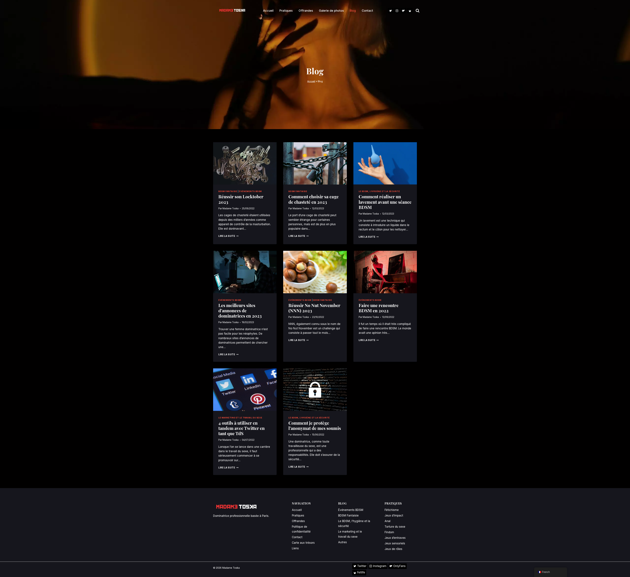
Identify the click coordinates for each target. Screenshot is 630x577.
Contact (367, 10)
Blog (353, 10)
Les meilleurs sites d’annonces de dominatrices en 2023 (240, 310)
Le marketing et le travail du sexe (240, 417)
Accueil (268, 10)
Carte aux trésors (303, 542)
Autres (342, 542)
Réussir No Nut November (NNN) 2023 (314, 307)
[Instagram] (397, 10)
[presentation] (245, 163)
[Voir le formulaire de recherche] (417, 10)
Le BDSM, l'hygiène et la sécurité (379, 191)
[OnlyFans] (403, 10)
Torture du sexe (395, 526)
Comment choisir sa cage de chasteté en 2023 (313, 199)
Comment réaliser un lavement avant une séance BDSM (385, 202)
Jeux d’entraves (395, 537)
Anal (387, 521)
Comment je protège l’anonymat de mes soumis (314, 425)
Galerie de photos (331, 10)
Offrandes (306, 10)
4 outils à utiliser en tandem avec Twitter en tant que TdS (241, 428)
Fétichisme (392, 510)
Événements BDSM (250, 191)
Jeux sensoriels (395, 543)
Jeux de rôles (393, 549)
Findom (389, 532)
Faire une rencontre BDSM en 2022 (379, 307)
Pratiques (286, 10)
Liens (295, 548)
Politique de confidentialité (301, 529)
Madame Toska (230, 208)
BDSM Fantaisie (227, 191)
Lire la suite (228, 236)
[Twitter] (390, 10)
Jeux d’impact (394, 515)
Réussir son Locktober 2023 (240, 199)
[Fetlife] (410, 10)
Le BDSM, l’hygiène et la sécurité (354, 523)
